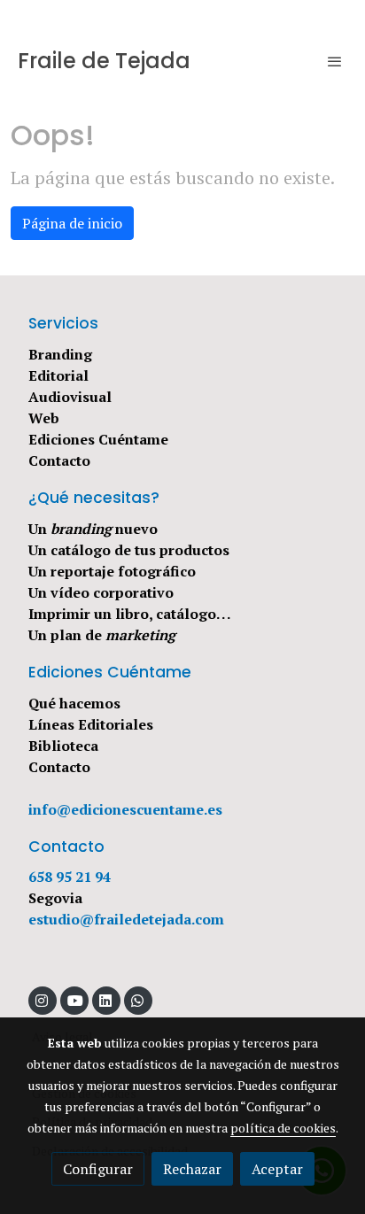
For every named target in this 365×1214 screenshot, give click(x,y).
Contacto (59, 460)
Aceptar (277, 1169)
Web (43, 418)
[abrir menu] (335, 61)
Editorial (58, 375)
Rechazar (192, 1169)
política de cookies (283, 1127)
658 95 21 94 (69, 876)
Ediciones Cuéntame (98, 439)
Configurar (98, 1169)
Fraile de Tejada (104, 61)
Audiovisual (70, 396)
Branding (60, 354)
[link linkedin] (105, 1000)
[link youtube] (75, 1000)
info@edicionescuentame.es (125, 809)
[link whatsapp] (137, 1000)
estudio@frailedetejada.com (126, 919)
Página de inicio (72, 223)
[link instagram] (41, 1000)
